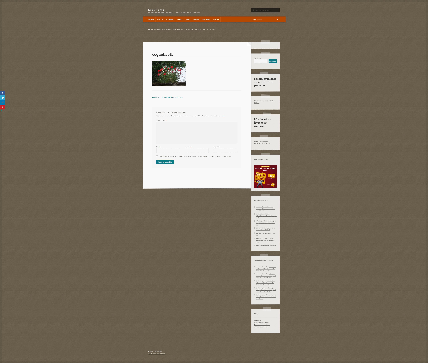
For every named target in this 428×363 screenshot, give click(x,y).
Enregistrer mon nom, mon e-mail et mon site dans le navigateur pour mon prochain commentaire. (195, 156)
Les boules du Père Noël (262, 144)
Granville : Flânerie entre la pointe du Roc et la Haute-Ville (265, 240)
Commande (196, 19)
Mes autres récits (164, 29)
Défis (174, 29)
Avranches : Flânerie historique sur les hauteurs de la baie (266, 216)
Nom (158, 147)
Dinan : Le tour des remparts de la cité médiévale (266, 229)
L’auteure (151, 19)
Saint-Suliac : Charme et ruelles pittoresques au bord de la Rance (265, 209)
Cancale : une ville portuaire (266, 245)
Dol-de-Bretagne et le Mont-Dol (266, 234)
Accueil (153, 29)
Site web (217, 147)
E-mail (188, 147)
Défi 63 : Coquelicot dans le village (191, 29)
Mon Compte (206, 19)
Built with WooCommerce (156, 353)
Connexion (257, 321)
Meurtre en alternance (261, 141)
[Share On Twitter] (2, 97)
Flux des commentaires (262, 325)
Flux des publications (261, 323)
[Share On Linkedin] (2, 102)
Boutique (179, 19)
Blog (158, 19)
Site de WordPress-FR (261, 327)
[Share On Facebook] (2, 93)
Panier (188, 19)
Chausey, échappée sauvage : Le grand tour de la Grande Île (266, 223)
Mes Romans (170, 19)
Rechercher (258, 58)
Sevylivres (156, 10)
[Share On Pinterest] (2, 107)
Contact (216, 19)
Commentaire (161, 120)
